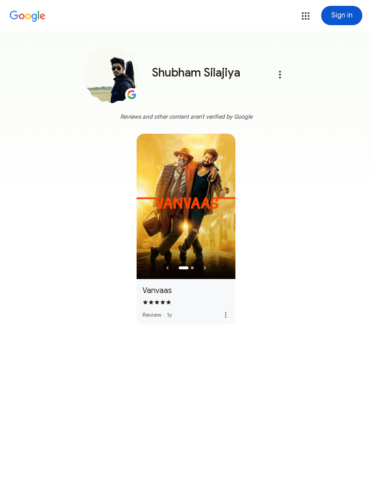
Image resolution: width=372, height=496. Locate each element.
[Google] (28, 16)
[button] (305, 16)
